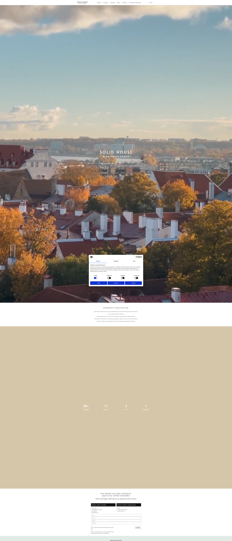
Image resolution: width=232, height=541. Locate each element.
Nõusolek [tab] (98, 261)
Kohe (119, 508)
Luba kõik (133, 283)
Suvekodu (94, 511)
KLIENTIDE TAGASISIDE (135, 2)
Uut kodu (94, 508)
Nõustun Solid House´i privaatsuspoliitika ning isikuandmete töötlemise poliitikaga (102, 532)
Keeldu (98, 283)
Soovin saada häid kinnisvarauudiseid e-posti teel (102, 528)
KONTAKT (124, 2)
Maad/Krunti (95, 512)
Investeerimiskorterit (97, 509)
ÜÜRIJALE (112, 2)
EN (151, 2)
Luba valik (116, 283)
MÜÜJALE (105, 2)
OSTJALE (99, 2)
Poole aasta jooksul (122, 509)
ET (149, 2)
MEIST (118, 2)
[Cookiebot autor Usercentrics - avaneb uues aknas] (136, 257)
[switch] (109, 278)
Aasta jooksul (121, 511)
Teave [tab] (134, 261)
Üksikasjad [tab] (116, 261)
